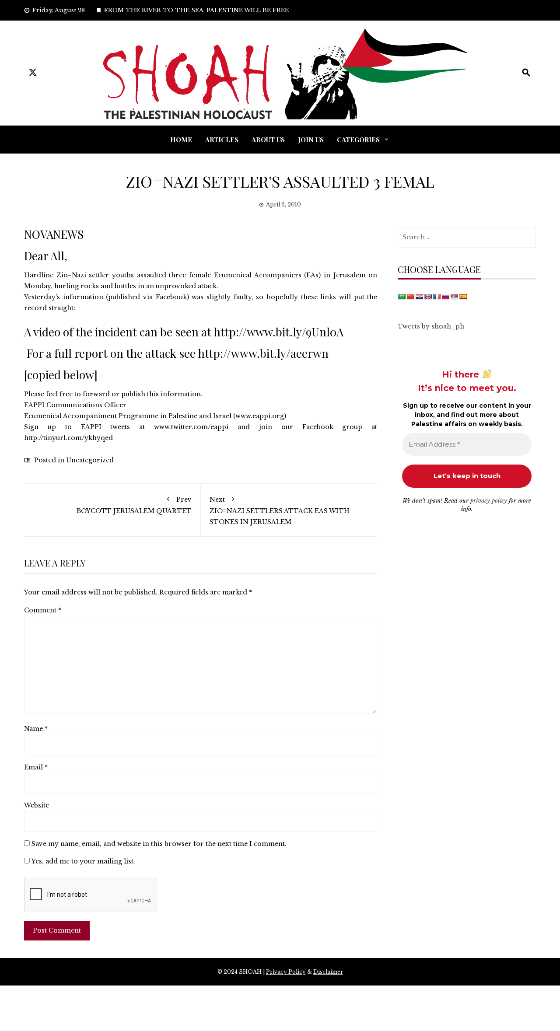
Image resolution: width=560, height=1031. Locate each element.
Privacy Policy (286, 971)
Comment (42, 610)
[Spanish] (463, 296)
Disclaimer (328, 971)
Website (36, 805)
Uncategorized (90, 460)
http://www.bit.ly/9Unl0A (278, 331)
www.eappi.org (259, 416)
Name (36, 729)
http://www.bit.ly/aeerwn (263, 353)
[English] (428, 296)
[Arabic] (402, 296)
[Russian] (445, 296)
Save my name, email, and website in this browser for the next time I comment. (159, 844)
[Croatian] (419, 296)
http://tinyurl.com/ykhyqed (68, 438)
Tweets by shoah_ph (431, 326)
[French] (437, 296)
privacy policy (488, 500)
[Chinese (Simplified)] (410, 296)
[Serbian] (454, 296)
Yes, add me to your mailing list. (82, 861)
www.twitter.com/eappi (191, 427)
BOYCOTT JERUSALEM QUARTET (134, 505)
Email (36, 767)
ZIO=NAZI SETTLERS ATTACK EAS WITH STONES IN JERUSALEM (280, 511)
